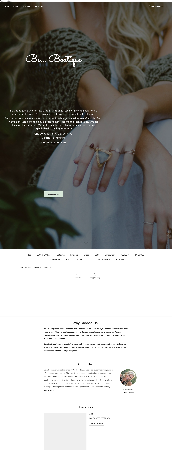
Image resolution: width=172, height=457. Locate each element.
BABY (68, 259)
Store (7, 6)
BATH (79, 259)
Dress (86, 255)
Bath (97, 255)
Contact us (38, 6)
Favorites (77, 277)
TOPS (90, 259)
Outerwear (110, 255)
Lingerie (74, 255)
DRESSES (139, 255)
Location (26, 6)
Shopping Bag (95, 277)
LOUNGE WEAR (44, 255)
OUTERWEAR (104, 259)
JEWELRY (125, 255)
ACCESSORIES (53, 259)
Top (29, 255)
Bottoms (61, 255)
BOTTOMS (121, 259)
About (15, 6)
